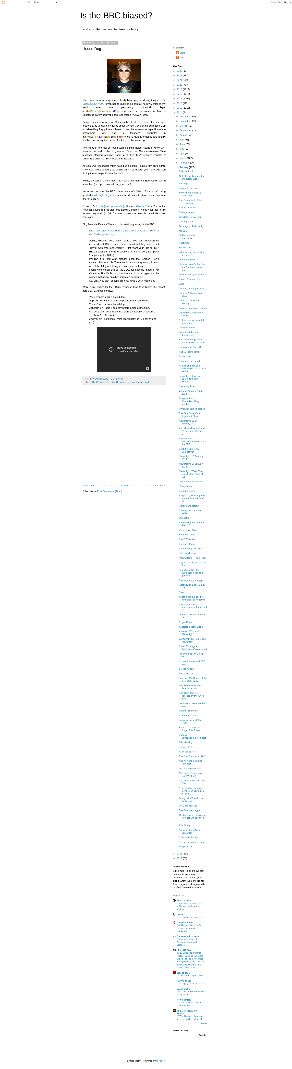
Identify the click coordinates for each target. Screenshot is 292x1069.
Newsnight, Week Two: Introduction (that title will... (191, 474)
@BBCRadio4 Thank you (192, 557)
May (182, 148)
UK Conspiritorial (188, 805)
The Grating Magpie (189, 810)
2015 (180, 107)
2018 (180, 94)
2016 (180, 103)
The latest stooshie (189, 351)
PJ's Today (184, 825)
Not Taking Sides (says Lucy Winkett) (191, 774)
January (184, 167)
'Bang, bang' (185, 486)
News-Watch (184, 999)
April (182, 153)
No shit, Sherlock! (188, 710)
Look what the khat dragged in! (189, 333)
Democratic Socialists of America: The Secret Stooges (189, 942)
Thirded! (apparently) (190, 279)
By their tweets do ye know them (190, 194)
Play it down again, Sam (192, 842)
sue (181, 57)
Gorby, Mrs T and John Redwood (191, 799)
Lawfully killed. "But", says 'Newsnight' (192, 640)
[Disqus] (124, 438)
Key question (186, 673)
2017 (180, 98)
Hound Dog (185, 247)
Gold (181, 283)
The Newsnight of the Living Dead (190, 201)
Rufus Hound (142, 382)
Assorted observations (191, 626)
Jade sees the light (189, 837)
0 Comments (117, 379)
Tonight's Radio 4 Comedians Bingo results (189, 401)
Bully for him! (186, 171)
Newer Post (89, 485)
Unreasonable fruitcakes (192, 408)
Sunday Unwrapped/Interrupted (192, 736)
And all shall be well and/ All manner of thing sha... (192, 431)
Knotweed (184, 242)
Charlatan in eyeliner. (190, 217)
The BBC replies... (188, 539)
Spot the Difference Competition (189, 450)
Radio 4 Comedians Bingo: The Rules (189, 729)
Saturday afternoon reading (189, 302)
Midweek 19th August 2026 (190, 975)
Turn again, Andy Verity (191, 226)
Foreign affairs (186, 544)
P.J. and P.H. (185, 747)
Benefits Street (187, 534)
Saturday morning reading (193, 308)
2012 (180, 858)
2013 (180, 853)
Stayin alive (185, 356)
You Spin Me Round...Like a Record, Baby (193, 679)
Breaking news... (188, 491)
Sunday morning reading (192, 288)
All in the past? (187, 751)
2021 (180, 80)
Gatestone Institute (188, 936)
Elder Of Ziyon (185, 950)
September (186, 130)
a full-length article (104, 195)
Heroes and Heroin (189, 505)
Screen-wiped (186, 668)
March (183, 158)
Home (124, 485)
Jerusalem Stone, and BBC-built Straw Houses (190, 379)
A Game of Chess (188, 715)
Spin (181, 592)
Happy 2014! (186, 846)
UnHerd (181, 914)
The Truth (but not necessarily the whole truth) (191, 695)
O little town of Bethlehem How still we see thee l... (192, 818)
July (182, 139)
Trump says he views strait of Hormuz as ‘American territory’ (190, 906)
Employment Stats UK (190, 347)
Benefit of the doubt (189, 361)
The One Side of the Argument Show (190, 415)
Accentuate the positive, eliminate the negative (192, 598)
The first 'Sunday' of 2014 (192, 756)
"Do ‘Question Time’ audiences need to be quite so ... (192, 572)
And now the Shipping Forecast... (190, 762)
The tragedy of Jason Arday (190, 983)
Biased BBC (143, 206)
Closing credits (187, 221)
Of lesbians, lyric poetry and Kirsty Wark (191, 177)
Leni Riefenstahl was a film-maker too (191, 687)
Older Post (159, 485)
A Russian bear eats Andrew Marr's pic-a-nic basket (193, 368)
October (184, 125)
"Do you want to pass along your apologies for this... (191, 791)
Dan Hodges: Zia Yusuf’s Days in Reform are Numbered (189, 928)
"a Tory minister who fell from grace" (191, 321)
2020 (180, 84)
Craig (182, 52)
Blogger (160, 1060)
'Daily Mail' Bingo (188, 553)
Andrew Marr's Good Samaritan (190, 831)
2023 (180, 70)
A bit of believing (187, 207)
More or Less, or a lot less (193, 274)
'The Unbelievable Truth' (103, 382)
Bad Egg (183, 183)
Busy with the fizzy (189, 188)
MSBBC (183, 230)
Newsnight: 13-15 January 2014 (188, 422)
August (184, 135)
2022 (180, 75)
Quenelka (184, 517)
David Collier (184, 988)
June (183, 144)
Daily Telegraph (109, 206)
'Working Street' (187, 327)
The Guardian (184, 900)
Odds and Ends (187, 259)
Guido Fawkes (185, 922)
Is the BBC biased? (116, 15)
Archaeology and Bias (190, 548)
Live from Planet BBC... (191, 768)
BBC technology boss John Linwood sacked (192, 341)
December (185, 116)
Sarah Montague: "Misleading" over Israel (193, 647)
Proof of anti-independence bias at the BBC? (191, 441)
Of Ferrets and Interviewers (187, 237)
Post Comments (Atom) (109, 491)
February (185, 162)
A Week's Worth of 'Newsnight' (189, 633)
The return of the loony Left (190, 917)
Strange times (186, 212)
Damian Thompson (125, 382)
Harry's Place (184, 980)
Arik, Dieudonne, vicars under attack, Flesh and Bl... (193, 607)
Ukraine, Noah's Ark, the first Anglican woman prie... (192, 267)
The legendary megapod (192, 580)
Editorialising (185, 742)
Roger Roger (186, 622)
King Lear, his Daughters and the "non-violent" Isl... (192, 498)
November (185, 121)
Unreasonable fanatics (191, 481)
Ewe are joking (187, 386)
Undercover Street (189, 530)
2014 (180, 112)
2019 (180, 89)
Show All (203, 1023)
